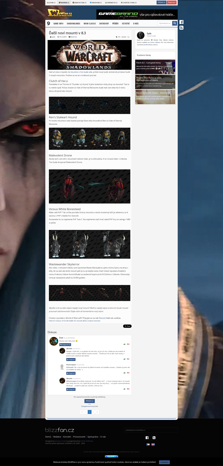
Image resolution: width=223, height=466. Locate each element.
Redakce (57, 436)
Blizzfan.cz (51, 3)
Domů (48, 436)
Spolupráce (93, 436)
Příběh (115, 23)
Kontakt (67, 436)
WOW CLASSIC (90, 23)
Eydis (53, 37)
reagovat (71, 359)
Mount (124, 37)
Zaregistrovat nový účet (89, 406)
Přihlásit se (161, 2)
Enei (61, 338)
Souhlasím (164, 462)
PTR (119, 37)
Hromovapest (71, 365)
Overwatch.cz (112, 3)
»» (97, 412)
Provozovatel (79, 436)
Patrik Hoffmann (87, 441)
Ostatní (126, 23)
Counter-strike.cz (130, 3)
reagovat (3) (66, 345)
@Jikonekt (70, 367)
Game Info (58, 23)
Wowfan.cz (65, 3)
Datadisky (104, 23)
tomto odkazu (155, 42)
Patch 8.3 (74, 37)
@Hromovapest (71, 381)
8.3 (128, 37)
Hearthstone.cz (80, 3)
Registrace (171, 2)
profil (145, 45)
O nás (136, 23)
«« (82, 412)
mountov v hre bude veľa (81, 72)
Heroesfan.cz (97, 3)
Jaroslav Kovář (60, 441)
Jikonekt (69, 349)
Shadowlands (73, 23)
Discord (102, 318)
